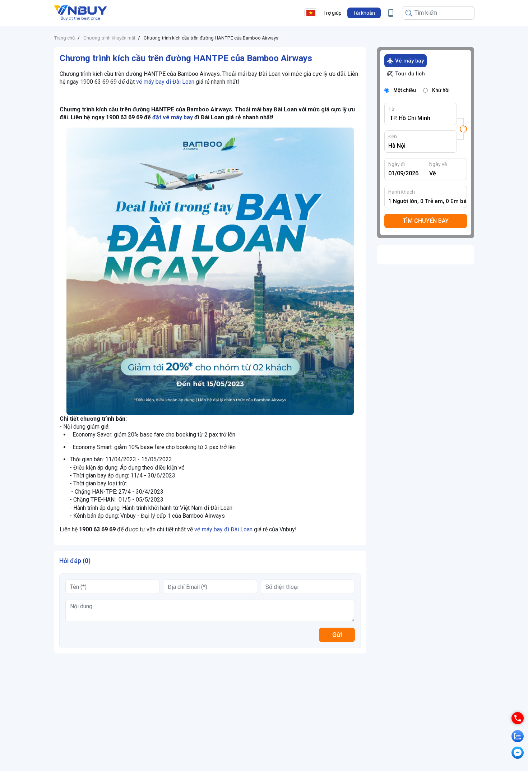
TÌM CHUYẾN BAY (426, 220)
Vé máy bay (409, 60)
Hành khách (401, 192)
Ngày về (438, 164)
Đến (392, 136)
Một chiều (404, 90)
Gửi (337, 634)
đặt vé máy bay (172, 117)
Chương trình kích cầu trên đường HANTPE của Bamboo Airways (211, 38)
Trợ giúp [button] (332, 13)
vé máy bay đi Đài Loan (165, 81)
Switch (462, 129)
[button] (364, 13)
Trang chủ (64, 38)
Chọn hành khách (428, 201)
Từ (391, 109)
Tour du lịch (410, 73)
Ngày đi (396, 164)
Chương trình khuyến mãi (109, 38)
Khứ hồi (441, 90)
